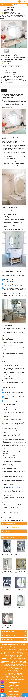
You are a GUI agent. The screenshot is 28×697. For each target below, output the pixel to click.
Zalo (2, 686)
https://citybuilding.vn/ (14, 487)
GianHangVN (17, 696)
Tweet (11, 66)
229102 (9, 517)
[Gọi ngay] (2, 691)
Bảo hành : (7, 74)
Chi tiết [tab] (4, 91)
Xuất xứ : (7, 72)
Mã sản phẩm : (6, 70)
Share (4, 66)
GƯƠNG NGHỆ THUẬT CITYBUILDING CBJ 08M (13, 520)
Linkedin (19, 66)
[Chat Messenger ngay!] (2, 682)
